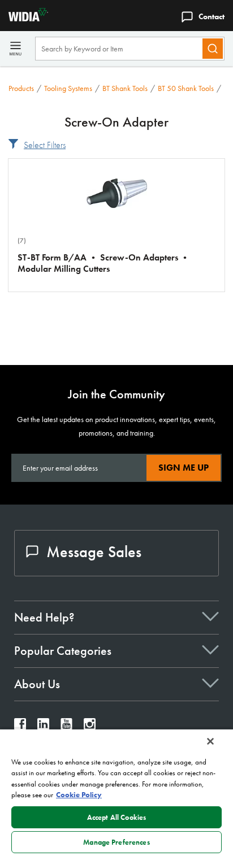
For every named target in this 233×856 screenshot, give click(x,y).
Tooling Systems (68, 88)
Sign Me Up (183, 467)
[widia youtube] (66, 727)
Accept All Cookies (116, 817)
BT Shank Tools (125, 88)
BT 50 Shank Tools (186, 88)
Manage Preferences (116, 842)
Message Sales (93, 552)
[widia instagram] (90, 727)
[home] (24, 18)
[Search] (212, 48)
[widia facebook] (20, 727)
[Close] (210, 741)
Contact (212, 16)
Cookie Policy (79, 794)
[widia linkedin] (43, 727)
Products (21, 88)
